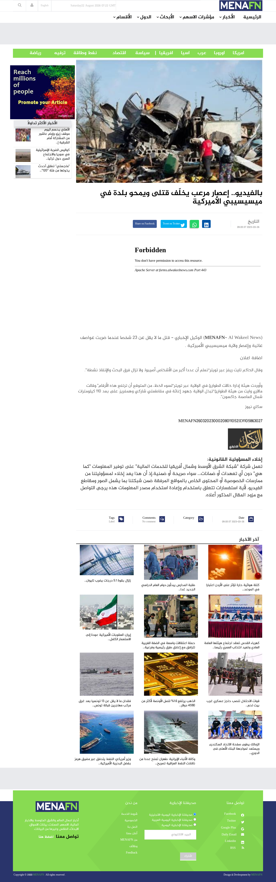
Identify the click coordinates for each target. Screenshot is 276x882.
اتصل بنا (132, 827)
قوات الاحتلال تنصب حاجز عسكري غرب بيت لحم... (233, 703)
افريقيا (164, 53)
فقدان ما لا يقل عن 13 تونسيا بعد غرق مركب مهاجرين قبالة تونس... (105, 703)
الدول (145, 17)
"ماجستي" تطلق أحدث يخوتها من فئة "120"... (54, 168)
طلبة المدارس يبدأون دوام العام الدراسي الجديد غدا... (168, 587)
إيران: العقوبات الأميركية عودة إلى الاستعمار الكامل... (108, 637)
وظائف (133, 846)
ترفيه (53, 53)
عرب (198, 53)
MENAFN (215, 338)
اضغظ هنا (46, 837)
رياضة (32, 53)
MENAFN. (39, 875)
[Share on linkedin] (206, 224)
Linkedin (231, 841)
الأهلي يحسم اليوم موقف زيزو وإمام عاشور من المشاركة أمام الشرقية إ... (54, 136)
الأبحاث (167, 17)
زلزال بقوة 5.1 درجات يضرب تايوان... (107, 581)
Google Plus (229, 827)
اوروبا (215, 53)
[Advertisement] (138, 34)
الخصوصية (131, 820)
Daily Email (229, 834)
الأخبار (229, 17)
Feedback (131, 852)
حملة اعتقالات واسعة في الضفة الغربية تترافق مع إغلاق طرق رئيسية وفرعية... (168, 645)
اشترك (188, 856)
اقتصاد (111, 53)
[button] (31, 5)
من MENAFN (128, 840)
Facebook (230, 814)
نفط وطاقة (81, 53)
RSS (233, 848)
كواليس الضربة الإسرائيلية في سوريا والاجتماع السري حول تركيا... (53, 154)
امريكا (234, 53)
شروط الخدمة (129, 814)
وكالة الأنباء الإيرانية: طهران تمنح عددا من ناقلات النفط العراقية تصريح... (167, 761)
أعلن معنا (131, 833)
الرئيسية (252, 17)
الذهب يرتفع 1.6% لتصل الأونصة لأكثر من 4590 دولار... (168, 703)
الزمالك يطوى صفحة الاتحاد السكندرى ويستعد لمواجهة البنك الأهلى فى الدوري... (234, 749)
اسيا (181, 53)
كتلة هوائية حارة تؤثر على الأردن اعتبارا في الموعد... (232, 587)
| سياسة (142, 53)
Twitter (232, 821)
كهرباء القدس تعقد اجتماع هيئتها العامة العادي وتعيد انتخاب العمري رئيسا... (231, 645)
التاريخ (253, 222)
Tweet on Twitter (171, 224)
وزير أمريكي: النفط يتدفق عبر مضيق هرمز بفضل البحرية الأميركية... (103, 761)
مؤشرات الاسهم (198, 17)
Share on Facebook (145, 224)
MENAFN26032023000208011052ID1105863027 (220, 421)
